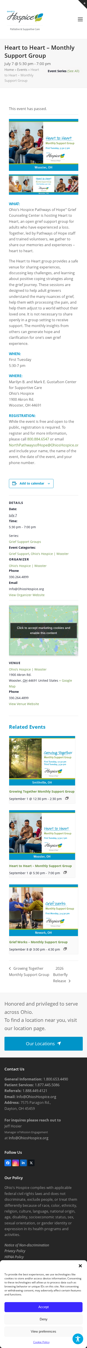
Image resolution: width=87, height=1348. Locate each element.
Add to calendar (32, 483)
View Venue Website (24, 704)
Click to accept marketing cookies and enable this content (43, 630)
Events (22, 69)
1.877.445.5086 (47, 1084)
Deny (44, 1319)
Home (9, 69)
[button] (80, 1266)
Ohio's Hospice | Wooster (50, 554)
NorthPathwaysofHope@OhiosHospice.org (45, 445)
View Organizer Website (27, 595)
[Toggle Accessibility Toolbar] (78, 1339)
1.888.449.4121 (34, 1090)
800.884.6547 (38, 439)
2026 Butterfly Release (60, 974)
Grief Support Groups (25, 542)
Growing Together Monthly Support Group (42, 791)
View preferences (43, 1331)
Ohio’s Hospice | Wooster (28, 566)
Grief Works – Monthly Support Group (38, 942)
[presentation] (42, 760)
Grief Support (19, 554)
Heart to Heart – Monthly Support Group (40, 866)
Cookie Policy (41, 1342)
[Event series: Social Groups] (66, 798)
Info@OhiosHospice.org (36, 1096)
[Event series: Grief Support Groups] (65, 872)
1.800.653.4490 (55, 1079)
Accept (43, 1307)
